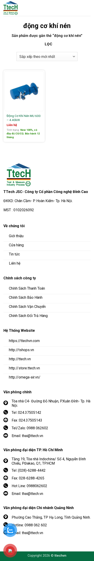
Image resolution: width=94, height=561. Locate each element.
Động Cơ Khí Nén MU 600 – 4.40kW (24, 118)
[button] (87, 8)
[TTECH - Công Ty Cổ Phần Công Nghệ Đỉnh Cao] (28, 8)
